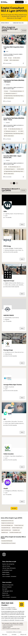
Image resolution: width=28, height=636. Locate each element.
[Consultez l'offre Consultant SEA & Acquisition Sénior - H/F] (14, 40)
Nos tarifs (4, 589)
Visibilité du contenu (6, 627)
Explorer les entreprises (8, 564)
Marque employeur (7, 586)
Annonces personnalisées (8, 626)
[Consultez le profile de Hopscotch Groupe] (14, 274)
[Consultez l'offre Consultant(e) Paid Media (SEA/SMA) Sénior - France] (14, 111)
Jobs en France (6, 566)
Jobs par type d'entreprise (9, 568)
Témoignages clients (7, 591)
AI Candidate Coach (7, 570)
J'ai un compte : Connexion (9, 576)
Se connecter (19, 2)
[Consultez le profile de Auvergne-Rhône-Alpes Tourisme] (14, 378)
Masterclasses (5, 572)
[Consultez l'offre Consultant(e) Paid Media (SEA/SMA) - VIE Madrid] (14, 73)
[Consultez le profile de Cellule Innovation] (14, 447)
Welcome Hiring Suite (7, 584)
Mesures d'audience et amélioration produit (11, 628)
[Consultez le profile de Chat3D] (14, 482)
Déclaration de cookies (19, 620)
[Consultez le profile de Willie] (14, 205)
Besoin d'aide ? (6, 574)
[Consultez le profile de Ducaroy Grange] (14, 343)
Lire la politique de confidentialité (7, 620)
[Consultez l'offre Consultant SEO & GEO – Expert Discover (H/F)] (14, 148)
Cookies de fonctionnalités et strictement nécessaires (13, 624)
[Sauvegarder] (23, 63)
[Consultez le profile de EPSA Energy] (14, 239)
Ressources (5, 593)
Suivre (22, 224)
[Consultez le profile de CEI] (14, 412)
